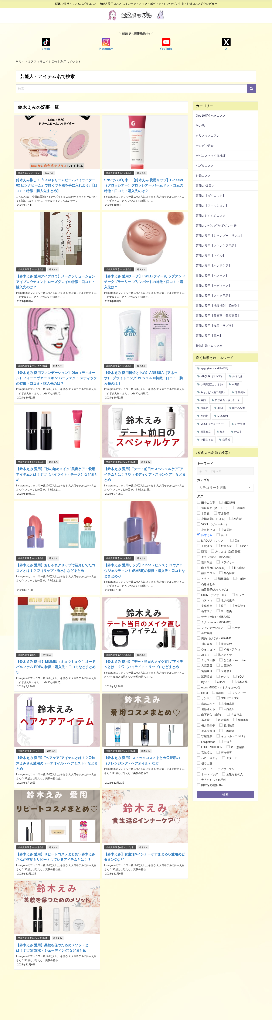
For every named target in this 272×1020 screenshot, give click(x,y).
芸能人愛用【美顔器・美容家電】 (218, 315)
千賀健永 (240, 392)
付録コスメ (203, 175)
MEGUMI (222, 416)
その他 (200, 125)
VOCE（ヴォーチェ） (213, 424)
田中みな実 (238, 408)
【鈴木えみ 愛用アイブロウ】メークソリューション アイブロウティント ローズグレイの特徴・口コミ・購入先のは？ (55, 281)
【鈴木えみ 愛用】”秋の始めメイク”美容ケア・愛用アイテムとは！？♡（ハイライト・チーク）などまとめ (57, 474)
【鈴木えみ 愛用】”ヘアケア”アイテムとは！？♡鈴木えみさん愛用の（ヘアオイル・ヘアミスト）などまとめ (57, 763)
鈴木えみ (49, 173)
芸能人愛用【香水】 (27, 655)
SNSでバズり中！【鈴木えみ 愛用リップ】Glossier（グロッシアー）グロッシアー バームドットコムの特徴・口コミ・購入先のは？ (143, 185)
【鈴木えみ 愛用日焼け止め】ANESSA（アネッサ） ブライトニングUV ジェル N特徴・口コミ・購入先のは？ (143, 378)
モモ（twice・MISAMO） (215, 368)
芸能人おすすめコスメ (29, 173)
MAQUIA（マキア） (212, 376)
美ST (220, 408)
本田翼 (235, 384)
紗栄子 (238, 432)
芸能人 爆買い (205, 185)
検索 (225, 794)
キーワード (205, 463)
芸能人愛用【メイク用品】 (119, 173)
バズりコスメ (205, 165)
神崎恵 (204, 408)
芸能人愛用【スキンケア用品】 (33, 366)
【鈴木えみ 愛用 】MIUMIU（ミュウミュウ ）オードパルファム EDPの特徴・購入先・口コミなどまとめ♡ (56, 667)
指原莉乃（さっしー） (227, 400)
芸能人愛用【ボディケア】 (213, 285)
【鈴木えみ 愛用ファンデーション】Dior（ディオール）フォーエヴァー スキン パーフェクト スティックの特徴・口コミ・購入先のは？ (56, 378)
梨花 (222, 432)
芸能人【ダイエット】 (210, 195)
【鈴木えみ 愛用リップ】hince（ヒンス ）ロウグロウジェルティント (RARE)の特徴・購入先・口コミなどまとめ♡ (144, 570)
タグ (200, 496)
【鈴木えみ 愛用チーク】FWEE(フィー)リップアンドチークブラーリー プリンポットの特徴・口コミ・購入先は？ (144, 281)
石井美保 (240, 424)
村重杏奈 (206, 432)
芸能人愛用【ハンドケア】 (213, 265)
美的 (203, 400)
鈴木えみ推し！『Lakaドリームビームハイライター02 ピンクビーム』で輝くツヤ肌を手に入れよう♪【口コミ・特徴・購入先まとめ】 (56, 185)
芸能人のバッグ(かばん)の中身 (216, 225)
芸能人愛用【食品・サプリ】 (120, 847)
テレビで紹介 (205, 145)
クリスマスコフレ (208, 135)
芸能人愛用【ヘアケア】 (30, 751)
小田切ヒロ (207, 439)
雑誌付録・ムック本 (209, 345)
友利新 (204, 416)
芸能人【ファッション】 (212, 205)
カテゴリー (205, 480)
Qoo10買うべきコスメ (211, 115)
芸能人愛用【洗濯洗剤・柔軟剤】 (218, 305)
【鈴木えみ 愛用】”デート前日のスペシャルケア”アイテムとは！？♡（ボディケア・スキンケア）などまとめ (145, 474)
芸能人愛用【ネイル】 (210, 255)
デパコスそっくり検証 (210, 155)
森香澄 (226, 439)
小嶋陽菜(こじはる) (212, 384)
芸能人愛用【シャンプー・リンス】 (219, 235)
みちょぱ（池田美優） (213, 392)
